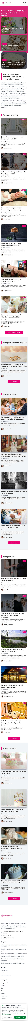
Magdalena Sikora (8, 502)
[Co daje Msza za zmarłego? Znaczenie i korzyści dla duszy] (14, 480)
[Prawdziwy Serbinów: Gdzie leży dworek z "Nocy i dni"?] (14, 639)
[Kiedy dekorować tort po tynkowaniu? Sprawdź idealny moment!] (14, 836)
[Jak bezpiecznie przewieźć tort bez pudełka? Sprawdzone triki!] (14, 871)
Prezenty (3, 998)
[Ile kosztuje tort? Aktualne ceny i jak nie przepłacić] (14, 760)
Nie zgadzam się (8, 1017)
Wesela (3, 993)
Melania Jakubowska (8, 892)
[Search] (25, 3)
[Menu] (23, 2)
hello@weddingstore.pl (8, 937)
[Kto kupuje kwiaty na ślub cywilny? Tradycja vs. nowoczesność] (14, 25)
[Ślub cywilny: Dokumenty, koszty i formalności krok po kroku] (14, 603)
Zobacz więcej (14, 381)
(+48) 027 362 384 (7, 935)
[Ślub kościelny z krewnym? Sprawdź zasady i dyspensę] (14, 568)
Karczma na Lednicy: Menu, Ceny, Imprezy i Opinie (12, 956)
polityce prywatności (6, 1014)
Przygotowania (4, 983)
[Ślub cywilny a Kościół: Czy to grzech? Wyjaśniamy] (14, 268)
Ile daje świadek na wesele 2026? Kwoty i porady (12, 963)
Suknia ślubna (4, 996)
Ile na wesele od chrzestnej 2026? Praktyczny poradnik (14, 953)
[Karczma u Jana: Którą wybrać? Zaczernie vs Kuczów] (14, 674)
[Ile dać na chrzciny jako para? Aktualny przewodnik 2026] (14, 304)
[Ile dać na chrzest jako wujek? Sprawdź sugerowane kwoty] (14, 197)
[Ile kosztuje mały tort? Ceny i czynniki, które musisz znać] (14, 233)
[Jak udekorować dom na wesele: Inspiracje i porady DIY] (14, 126)
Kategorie (4, 980)
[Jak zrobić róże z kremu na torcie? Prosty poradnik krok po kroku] (14, 60)
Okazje (2, 985)
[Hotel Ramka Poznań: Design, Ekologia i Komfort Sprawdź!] (14, 710)
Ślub (2, 988)
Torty (2, 990)
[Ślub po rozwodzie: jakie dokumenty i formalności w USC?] (14, 161)
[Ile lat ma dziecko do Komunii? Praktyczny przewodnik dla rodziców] (14, 443)
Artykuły (4, 942)
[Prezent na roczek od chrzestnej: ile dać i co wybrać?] (14, 43)
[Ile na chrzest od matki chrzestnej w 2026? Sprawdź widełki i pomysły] (14, 406)
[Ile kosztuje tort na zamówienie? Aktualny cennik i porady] (14, 798)
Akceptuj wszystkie (20, 1017)
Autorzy (3, 967)
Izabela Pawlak (7, 376)
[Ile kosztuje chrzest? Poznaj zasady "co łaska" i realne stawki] (14, 516)
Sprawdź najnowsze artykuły (14, 332)
